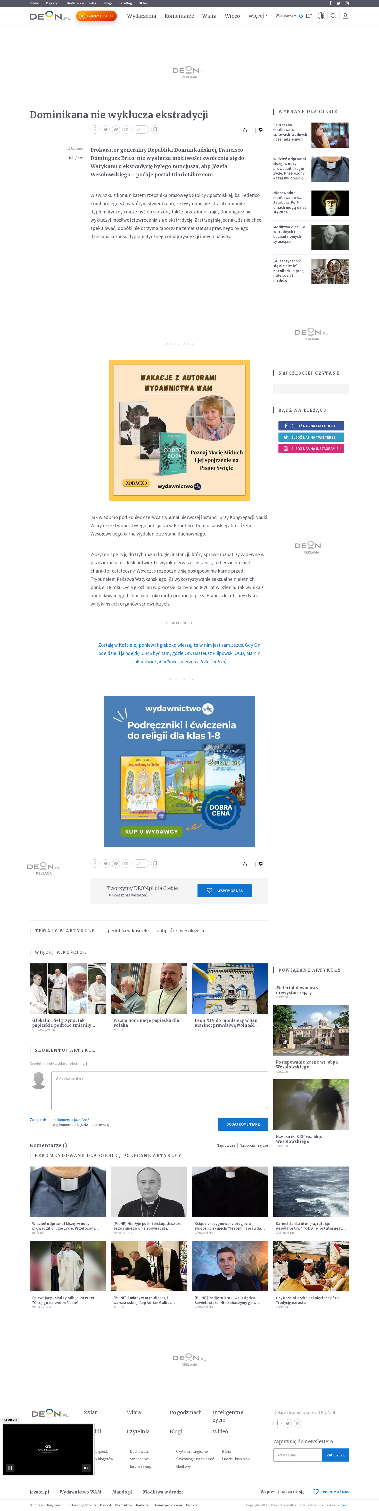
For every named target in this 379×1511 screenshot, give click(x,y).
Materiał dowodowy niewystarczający (297, 990)
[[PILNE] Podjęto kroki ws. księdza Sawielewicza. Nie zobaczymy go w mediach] (230, 1266)
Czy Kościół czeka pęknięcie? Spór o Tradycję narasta (308, 1300)
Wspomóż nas (230, 890)
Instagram (346, 3)
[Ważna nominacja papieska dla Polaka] (149, 988)
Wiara (209, 16)
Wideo (232, 16)
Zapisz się (336, 1455)
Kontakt (105, 1505)
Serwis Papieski (44, 1030)
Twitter (338, 3)
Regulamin (54, 1505)
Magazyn (52, 3)
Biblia (34, 3)
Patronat (192, 1505)
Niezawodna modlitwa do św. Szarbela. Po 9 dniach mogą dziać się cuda (290, 202)
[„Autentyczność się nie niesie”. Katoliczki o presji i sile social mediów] (330, 271)
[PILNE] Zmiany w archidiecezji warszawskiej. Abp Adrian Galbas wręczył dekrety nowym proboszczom (147, 1302)
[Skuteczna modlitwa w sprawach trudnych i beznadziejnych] (330, 135)
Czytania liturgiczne (192, 1451)
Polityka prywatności (81, 1505)
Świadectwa (140, 1458)
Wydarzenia (141, 16)
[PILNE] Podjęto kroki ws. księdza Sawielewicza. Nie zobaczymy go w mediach (226, 1302)
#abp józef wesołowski (180, 930)
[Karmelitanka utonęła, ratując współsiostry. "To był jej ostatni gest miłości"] (311, 1192)
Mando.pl (122, 1492)
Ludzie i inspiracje (236, 1458)
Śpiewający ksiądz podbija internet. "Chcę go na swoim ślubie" (64, 1300)
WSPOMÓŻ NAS (336, 1491)
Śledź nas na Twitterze (313, 437)
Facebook (330, 3)
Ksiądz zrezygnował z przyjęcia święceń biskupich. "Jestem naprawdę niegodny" (228, 1228)
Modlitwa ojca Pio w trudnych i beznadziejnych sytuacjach (289, 234)
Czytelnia (138, 1431)
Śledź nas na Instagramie (315, 448)
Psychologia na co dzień (195, 1458)
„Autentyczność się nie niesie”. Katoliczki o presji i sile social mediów (289, 270)
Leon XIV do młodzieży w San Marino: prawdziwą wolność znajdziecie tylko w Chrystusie (227, 1025)
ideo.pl (344, 1505)
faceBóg (125, 3)
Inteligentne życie (228, 1416)
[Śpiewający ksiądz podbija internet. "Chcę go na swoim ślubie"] (68, 1266)
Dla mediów (123, 1505)
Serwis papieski (96, 1451)
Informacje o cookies (167, 1505)
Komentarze (179, 16)
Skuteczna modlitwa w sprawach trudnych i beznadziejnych (290, 132)
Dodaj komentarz (243, 1124)
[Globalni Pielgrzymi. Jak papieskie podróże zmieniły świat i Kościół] (68, 988)
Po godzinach (186, 1412)
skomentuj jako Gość (72, 1120)
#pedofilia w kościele (127, 930)
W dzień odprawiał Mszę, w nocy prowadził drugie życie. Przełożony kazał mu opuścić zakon (289, 170)
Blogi (108, 3)
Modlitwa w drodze (81, 3)
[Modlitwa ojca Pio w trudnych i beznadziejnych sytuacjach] (330, 237)
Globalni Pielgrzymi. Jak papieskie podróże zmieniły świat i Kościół (62, 1025)
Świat (90, 1412)
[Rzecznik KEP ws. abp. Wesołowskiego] (311, 1104)
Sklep (143, 3)
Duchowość (139, 1451)
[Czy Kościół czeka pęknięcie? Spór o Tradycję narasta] (311, 1266)
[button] (321, 16)
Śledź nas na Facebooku (313, 426)
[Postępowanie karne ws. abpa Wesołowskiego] (311, 1030)
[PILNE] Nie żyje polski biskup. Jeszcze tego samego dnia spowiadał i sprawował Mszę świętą (147, 1228)
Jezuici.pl (39, 1492)
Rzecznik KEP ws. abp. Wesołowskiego (299, 1139)
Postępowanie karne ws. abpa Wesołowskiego (307, 1064)
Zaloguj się (38, 1120)
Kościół (74, 952)
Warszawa (284, 16)
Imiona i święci (141, 1466)
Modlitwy (183, 1466)
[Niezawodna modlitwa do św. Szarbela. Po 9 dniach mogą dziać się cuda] (330, 203)
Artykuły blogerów (98, 1458)
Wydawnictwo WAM (81, 1492)
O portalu (36, 1505)
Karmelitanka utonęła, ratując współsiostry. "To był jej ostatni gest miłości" (309, 1228)
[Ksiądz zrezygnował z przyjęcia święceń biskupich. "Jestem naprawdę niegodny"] (230, 1192)
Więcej (256, 16)
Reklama (142, 1505)
